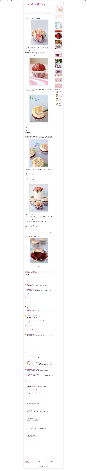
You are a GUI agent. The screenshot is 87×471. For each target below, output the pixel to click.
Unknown (28, 315)
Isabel (27, 284)
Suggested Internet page (35, 389)
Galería (55, 12)
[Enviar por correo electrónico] (31, 271)
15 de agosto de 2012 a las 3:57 (34, 289)
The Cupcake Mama (29, 310)
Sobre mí (29, 12)
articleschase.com (32, 439)
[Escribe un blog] (32, 271)
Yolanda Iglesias (29, 289)
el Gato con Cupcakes (29, 374)
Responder (28, 294)
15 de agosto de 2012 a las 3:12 (32, 276)
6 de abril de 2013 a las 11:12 (32, 384)
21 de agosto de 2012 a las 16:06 (35, 374)
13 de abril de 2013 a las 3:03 (32, 418)
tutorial (37, 266)
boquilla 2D (35, 235)
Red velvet (36, 272)
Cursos (33, 12)
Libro (35, 12)
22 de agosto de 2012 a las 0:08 (35, 380)
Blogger (47, 466)
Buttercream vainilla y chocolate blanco (31, 272)
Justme (27, 334)
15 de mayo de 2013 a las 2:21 (32, 435)
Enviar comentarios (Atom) (31, 462)
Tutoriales (47, 12)
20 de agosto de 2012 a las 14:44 (35, 369)
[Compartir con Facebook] (33, 271)
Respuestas (29, 361)
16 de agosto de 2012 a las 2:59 (32, 334)
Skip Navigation (34, 432)
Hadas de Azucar (29, 369)
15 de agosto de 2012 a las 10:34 (33, 315)
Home (25, 12)
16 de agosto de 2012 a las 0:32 (34, 329)
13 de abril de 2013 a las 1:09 (32, 410)
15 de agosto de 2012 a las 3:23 (31, 284)
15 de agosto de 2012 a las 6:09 (35, 310)
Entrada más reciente (27, 461)
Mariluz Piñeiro (28, 329)
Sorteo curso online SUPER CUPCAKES (60, 92)
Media (51, 12)
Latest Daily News (36, 415)
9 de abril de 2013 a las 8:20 (32, 399)
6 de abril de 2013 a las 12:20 (32, 392)
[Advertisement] (58, 127)
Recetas (44, 12)
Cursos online (40, 12)
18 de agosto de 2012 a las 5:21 (35, 362)
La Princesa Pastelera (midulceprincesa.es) (31, 320)
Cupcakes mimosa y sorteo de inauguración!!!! (60, 95)
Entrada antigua (51, 461)
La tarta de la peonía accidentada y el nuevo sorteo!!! (60, 100)
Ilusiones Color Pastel (29, 380)
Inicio (39, 461)
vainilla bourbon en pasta (36, 219)
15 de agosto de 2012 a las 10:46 (40, 320)
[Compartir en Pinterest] (34, 271)
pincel (38, 236)
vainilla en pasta (31, 180)
